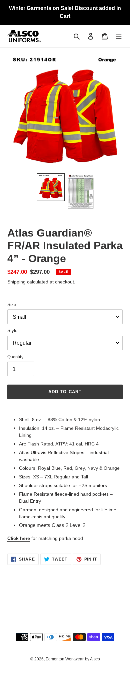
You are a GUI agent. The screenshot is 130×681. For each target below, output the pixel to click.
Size (11, 304)
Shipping (16, 281)
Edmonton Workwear (65, 659)
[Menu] (119, 36)
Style (12, 330)
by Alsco (92, 659)
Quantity (15, 356)
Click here (18, 538)
